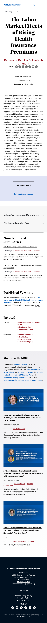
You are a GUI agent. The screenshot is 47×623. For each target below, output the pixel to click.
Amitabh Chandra (33, 251)
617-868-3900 (23, 579)
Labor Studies (22, 337)
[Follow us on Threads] (25, 607)
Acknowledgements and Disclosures (20, 215)
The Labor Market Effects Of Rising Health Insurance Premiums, (23, 300)
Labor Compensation (25, 329)
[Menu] (41, 5)
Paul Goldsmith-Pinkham (23, 541)
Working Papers (11, 12)
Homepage (23, 591)
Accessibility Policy (23, 596)
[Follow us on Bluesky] (21, 607)
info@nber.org (23, 581)
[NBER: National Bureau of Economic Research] (12, 5)
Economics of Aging (25, 342)
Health (19, 325)
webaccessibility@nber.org (23, 584)
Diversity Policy (23, 598)
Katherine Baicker (16, 60)
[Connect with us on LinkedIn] (17, 607)
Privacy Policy (23, 600)
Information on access (23, 194)
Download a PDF (23, 186)
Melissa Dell (19, 483)
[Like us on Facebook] (30, 607)
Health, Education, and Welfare (29, 322)
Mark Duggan (19, 428)
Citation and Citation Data (16, 223)
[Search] (34, 5)
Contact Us (23, 573)
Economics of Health (25, 334)
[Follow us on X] (12, 607)
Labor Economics (24, 327)
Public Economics (24, 339)
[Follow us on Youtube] (34, 607)
